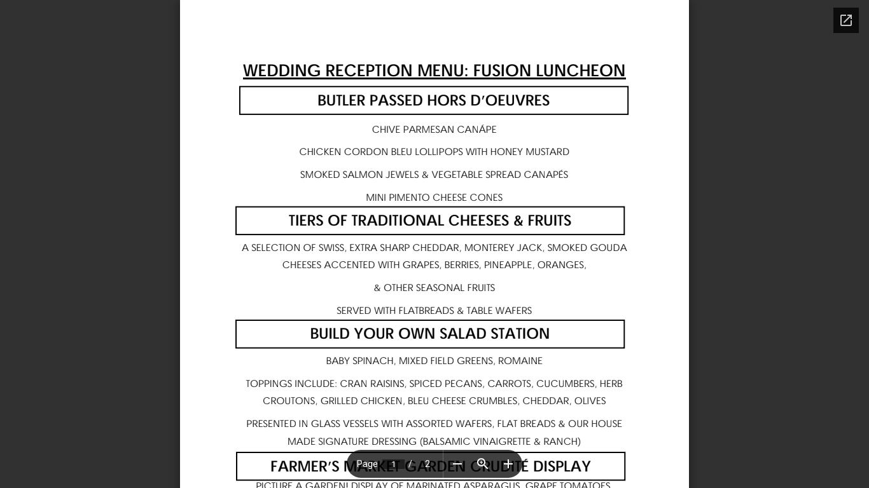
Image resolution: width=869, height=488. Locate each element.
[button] (457, 464)
